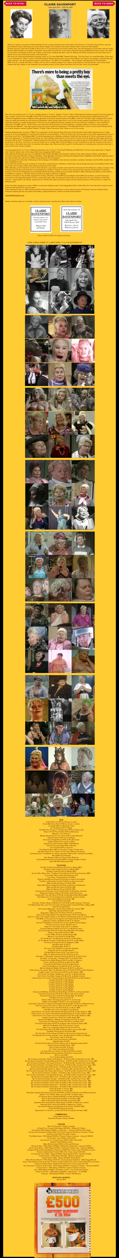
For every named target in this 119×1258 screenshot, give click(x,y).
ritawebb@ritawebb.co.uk (14, 195)
